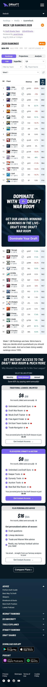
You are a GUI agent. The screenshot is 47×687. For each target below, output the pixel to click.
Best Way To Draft (9, 593)
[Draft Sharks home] (11, 5)
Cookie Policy (37, 675)
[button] (35, 406)
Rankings (6, 21)
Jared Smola (18, 34)
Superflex (17, 61)
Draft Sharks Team (12, 31)
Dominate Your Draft (23, 238)
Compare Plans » (23, 569)
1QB (7, 61)
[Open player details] (22, 88)
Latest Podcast (8, 607)
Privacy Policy (5, 675)
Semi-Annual (23, 377)
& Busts (14, 600)
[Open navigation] (42, 5)
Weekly (17, 21)
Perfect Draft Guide (10, 590)
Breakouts (7, 600)
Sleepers (6, 597)
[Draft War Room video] (23, 201)
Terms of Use (26, 675)
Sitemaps (18, 674)
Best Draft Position (10, 604)
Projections (23, 56)
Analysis (38, 56)
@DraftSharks (27, 31)
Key (42, 44)
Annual (37, 377)
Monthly (10, 377)
